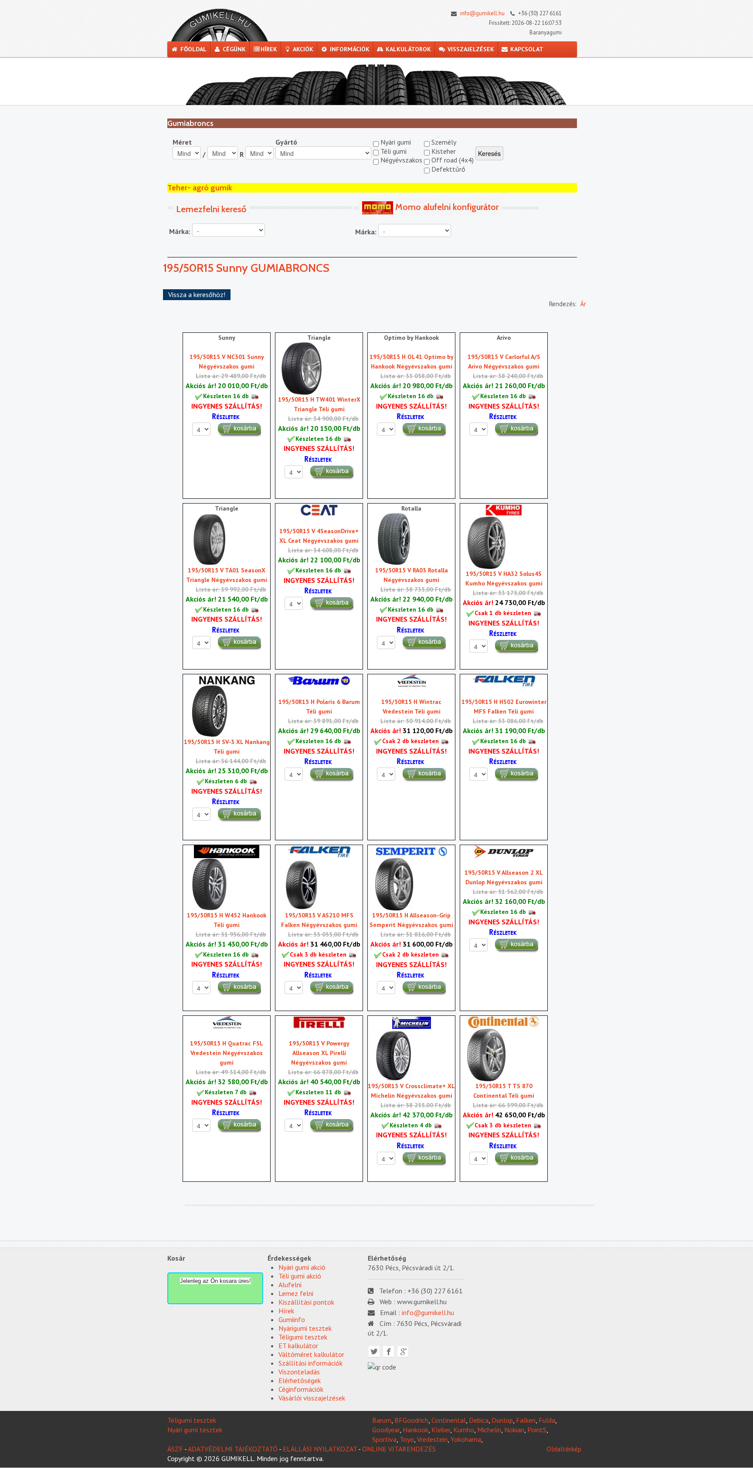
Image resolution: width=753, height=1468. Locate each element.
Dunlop (502, 1420)
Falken (526, 1420)
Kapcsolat (526, 49)
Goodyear (386, 1429)
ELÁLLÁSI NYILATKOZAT (320, 1448)
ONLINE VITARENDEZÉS (399, 1448)
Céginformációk (300, 1389)
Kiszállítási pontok (306, 1302)
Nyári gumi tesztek (194, 1429)
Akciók (302, 49)
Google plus (402, 1351)
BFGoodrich (411, 1420)
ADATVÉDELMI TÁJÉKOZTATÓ (233, 1448)
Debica (478, 1420)
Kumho (463, 1429)
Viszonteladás (299, 1371)
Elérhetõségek (299, 1380)
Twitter (374, 1351)
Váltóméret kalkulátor (311, 1354)
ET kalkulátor (298, 1345)
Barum (381, 1420)
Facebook (388, 1351)
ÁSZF (175, 1448)
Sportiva (384, 1439)
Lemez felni (295, 1293)
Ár (583, 304)
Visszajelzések (470, 49)
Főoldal (193, 49)
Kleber (440, 1429)
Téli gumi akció (299, 1276)
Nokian (514, 1429)
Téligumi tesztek (302, 1337)
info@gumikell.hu (482, 13)
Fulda (547, 1420)
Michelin (489, 1429)
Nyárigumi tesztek (305, 1328)
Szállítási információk (310, 1363)
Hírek (269, 49)
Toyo (407, 1439)
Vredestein (432, 1439)
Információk (349, 49)
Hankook (415, 1429)
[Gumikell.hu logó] (219, 23)
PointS (536, 1429)
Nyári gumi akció (302, 1267)
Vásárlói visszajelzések (311, 1398)
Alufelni (290, 1284)
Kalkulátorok (407, 49)
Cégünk (233, 49)
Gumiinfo (291, 1319)
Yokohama (466, 1439)
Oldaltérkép (563, 1448)
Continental (448, 1420)
